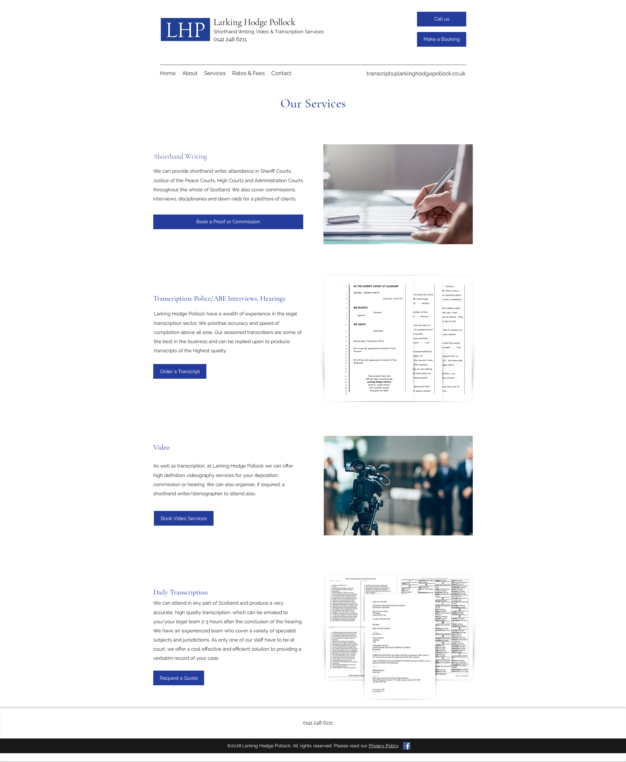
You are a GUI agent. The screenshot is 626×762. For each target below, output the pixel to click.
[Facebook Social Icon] (406, 746)
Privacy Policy (383, 745)
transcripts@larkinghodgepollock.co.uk (416, 73)
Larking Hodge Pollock (254, 22)
